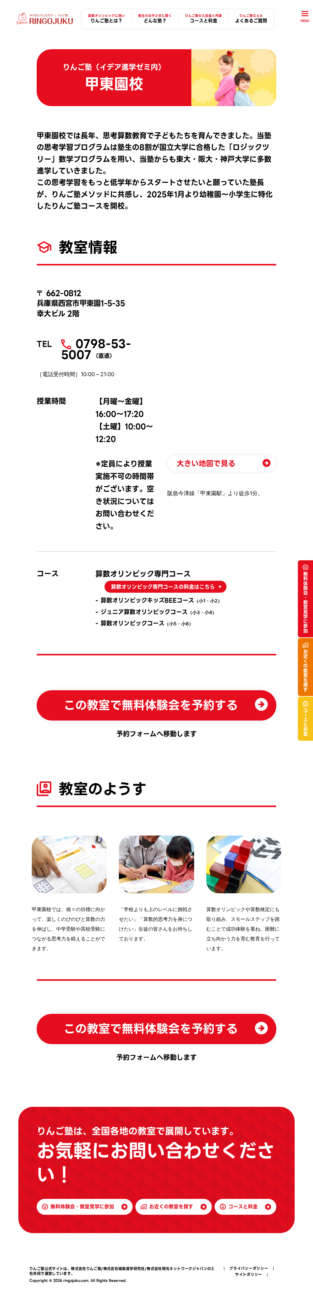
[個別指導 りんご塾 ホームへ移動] (45, 19)
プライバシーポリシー (248, 1268)
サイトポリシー (248, 1275)
